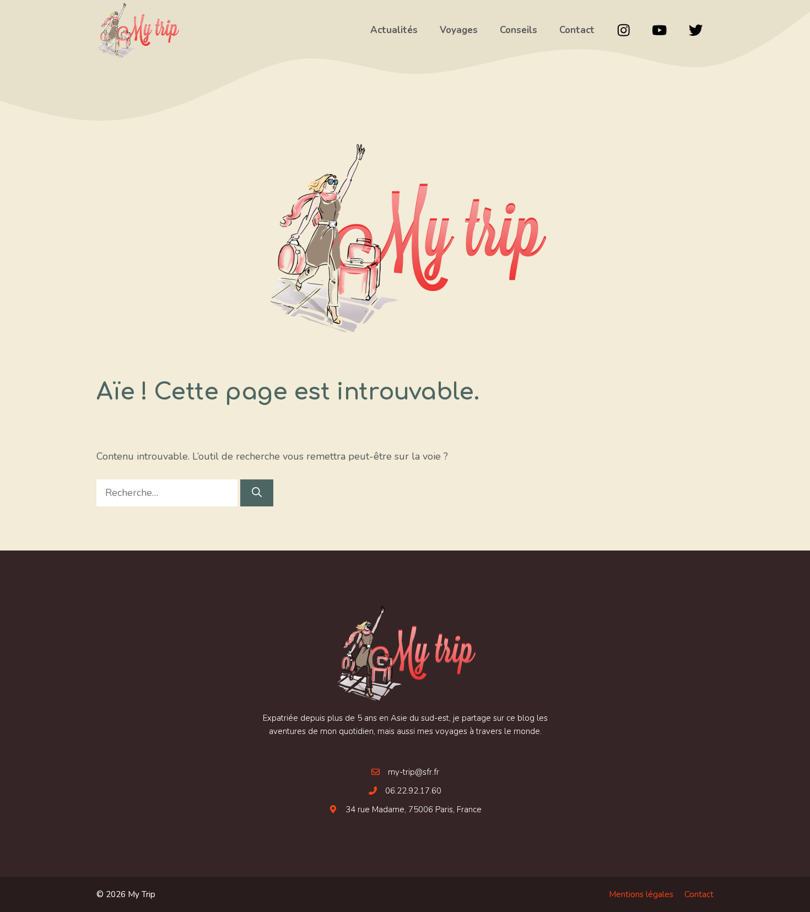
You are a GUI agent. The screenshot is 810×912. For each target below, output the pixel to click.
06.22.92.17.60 (413, 790)
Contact (699, 894)
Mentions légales (641, 894)
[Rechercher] (256, 492)
